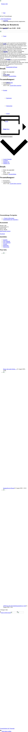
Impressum (5, 245)
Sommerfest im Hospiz (8, 488)
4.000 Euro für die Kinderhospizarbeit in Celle (14, 605)
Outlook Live (6, 163)
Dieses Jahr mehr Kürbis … (10, 369)
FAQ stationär (6, 241)
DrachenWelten (12, 76)
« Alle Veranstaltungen (5, 18)
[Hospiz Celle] (4, 3)
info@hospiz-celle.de (5, 231)
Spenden (5, 239)
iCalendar (5, 160)
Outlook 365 (6, 162)
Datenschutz (6, 246)
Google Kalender (7, 159)
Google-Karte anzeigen (15, 85)
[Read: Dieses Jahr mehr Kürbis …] (4, 253)
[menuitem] (17, 67)
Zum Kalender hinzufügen (6, 136)
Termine (5, 244)
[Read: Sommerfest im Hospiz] (4, 372)
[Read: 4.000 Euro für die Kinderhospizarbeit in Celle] (4, 490)
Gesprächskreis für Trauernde (11, 219)
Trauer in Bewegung (8, 218)
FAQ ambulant (6, 242)
